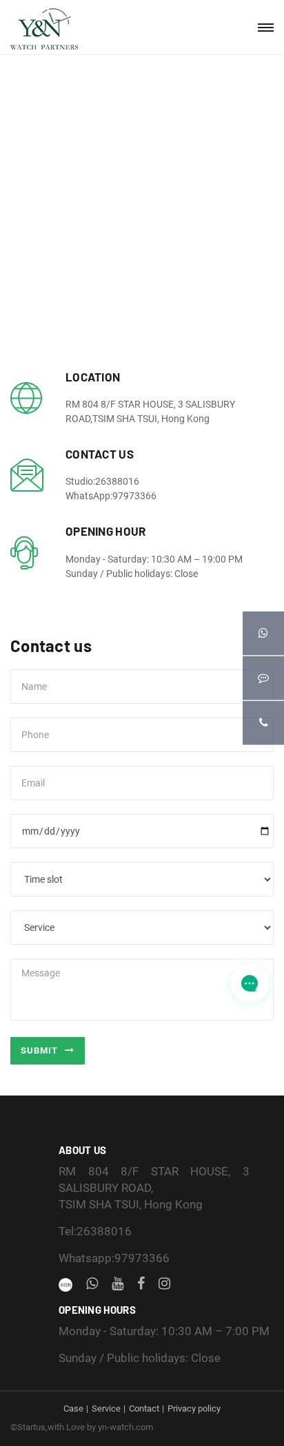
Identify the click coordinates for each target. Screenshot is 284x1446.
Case (73, 1408)
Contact (144, 1408)
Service (106, 1408)
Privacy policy (194, 1408)
